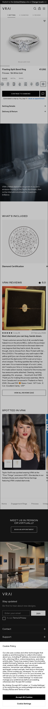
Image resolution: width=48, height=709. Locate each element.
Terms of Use (23, 689)
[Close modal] (24, 354)
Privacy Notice (8, 689)
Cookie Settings (24, 703)
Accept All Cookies (24, 697)
